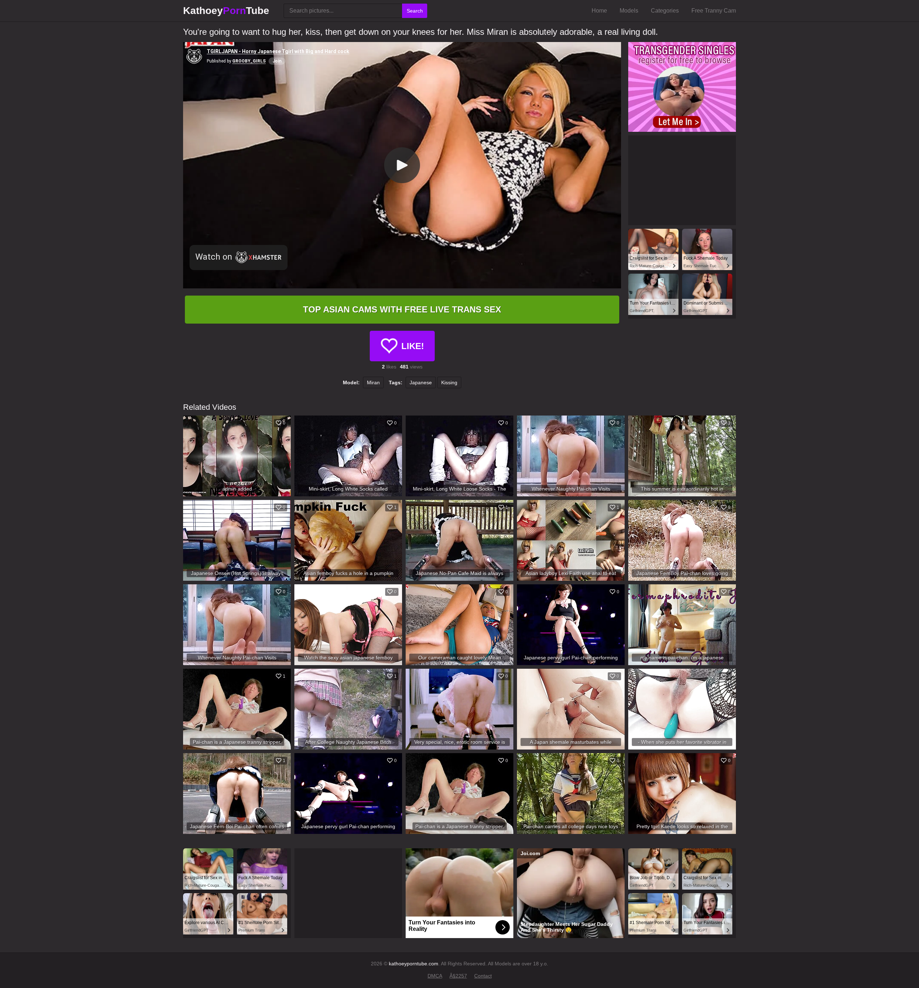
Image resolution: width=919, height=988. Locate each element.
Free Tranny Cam (713, 11)
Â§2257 (458, 976)
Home (599, 11)
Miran (373, 382)
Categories (665, 11)
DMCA (435, 976)
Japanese (421, 382)
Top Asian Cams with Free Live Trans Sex (402, 309)
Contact (483, 976)
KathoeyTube (226, 10)
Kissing (449, 382)
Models (629, 11)
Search (415, 11)
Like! (412, 346)
